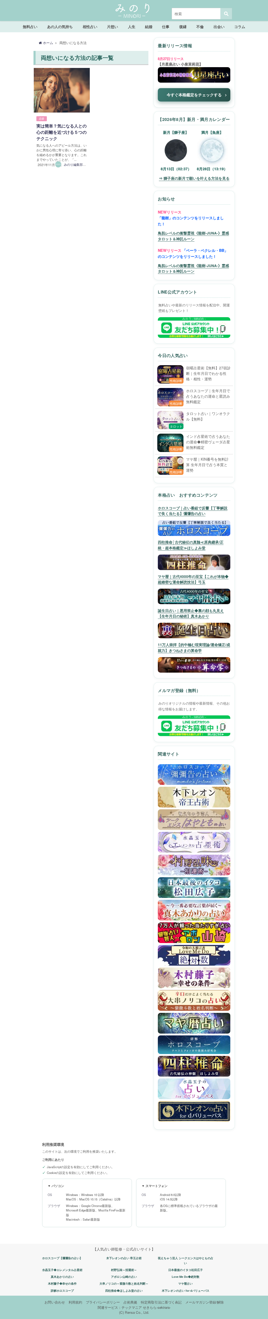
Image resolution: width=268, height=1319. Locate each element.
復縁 (183, 26)
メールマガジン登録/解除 (204, 1302)
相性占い (90, 26)
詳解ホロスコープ (62, 1291)
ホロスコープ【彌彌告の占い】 (62, 1258)
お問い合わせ (54, 1302)
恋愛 (41, 118)
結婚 (148, 26)
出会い (219, 26)
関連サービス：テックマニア (120, 1307)
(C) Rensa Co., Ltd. (134, 1312)
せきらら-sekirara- (157, 1307)
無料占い (30, 26)
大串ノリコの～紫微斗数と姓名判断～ (123, 1283)
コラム (239, 26)
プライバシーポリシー (103, 1302)
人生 (131, 26)
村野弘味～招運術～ (124, 1270)
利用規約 (75, 1302)
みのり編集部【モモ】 (79, 164)
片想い (112, 26)
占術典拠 (130, 1302)
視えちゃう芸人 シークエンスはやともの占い (185, 1260)
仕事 (165, 26)
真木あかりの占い (62, 1277)
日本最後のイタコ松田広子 (185, 1270)
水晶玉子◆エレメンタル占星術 (62, 1270)
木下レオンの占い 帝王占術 (124, 1258)
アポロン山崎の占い (124, 1277)
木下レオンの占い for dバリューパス (185, 1291)
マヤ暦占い (185, 1283)
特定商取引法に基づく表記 (161, 1302)
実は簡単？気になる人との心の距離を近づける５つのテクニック (61, 132)
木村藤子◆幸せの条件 (62, 1283)
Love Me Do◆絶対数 (185, 1277)
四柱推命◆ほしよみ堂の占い (124, 1291)
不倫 (200, 26)
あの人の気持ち (60, 26)
